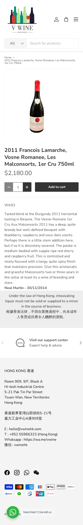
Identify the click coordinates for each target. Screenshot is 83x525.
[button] (66, 19)
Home (8, 57)
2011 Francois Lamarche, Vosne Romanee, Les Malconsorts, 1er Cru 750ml (40, 61)
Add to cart (57, 187)
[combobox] (41, 43)
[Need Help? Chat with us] (13, 512)
